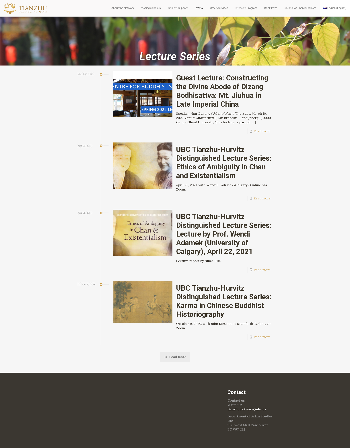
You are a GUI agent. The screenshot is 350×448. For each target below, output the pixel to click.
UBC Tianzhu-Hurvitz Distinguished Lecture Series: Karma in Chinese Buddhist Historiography (224, 301)
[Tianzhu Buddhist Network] (26, 8)
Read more (262, 131)
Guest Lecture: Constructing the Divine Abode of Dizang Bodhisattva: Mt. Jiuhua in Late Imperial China (222, 91)
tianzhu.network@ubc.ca (247, 409)
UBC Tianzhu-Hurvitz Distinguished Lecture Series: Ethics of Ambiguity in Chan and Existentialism (224, 162)
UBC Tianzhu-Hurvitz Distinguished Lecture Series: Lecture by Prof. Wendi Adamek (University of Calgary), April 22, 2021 (224, 234)
